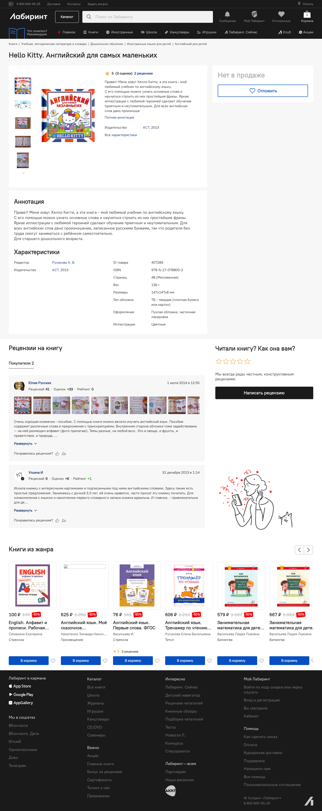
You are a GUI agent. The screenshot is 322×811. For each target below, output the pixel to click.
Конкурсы (174, 743)
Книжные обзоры (181, 711)
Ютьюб (15, 741)
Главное (69, 32)
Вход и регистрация (262, 700)
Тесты (170, 727)
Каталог (67, 17)
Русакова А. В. (63, 262)
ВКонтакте (18, 725)
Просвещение (72, 640)
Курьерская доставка (263, 752)
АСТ (146, 127)
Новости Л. (175, 735)
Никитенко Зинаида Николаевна (84, 634)
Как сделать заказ (260, 736)
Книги (93, 32)
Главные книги (100, 763)
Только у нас (98, 787)
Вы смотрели (255, 708)
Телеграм (17, 765)
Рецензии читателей (184, 703)
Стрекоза (16, 640)
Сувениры (96, 735)
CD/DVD (94, 727)
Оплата (250, 744)
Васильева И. (123, 634)
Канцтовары (179, 32)
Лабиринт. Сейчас (243, 32)
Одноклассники (23, 749)
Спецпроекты (177, 751)
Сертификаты (99, 779)
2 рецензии (130, 651)
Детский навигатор (182, 695)
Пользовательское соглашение (272, 784)
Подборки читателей (184, 719)
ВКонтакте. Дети (24, 733)
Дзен (13, 757)
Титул (169, 640)
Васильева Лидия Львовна (238, 634)
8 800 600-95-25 (257, 803)
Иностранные (122, 32)
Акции (308, 32)
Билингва (224, 640)
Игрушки (209, 32)
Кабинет (251, 716)
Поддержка (254, 760)
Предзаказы (98, 795)
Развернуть (23, 443)
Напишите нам (257, 768)
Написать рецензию (264, 392)
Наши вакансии (179, 779)
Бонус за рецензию (104, 771)
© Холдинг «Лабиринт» (262, 798)
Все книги (96, 687)
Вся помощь (254, 776)
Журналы (95, 703)
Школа (151, 32)
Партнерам (175, 771)
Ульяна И (35, 472)
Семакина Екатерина (25, 634)
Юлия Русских (39, 383)
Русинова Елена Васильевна (188, 634)
